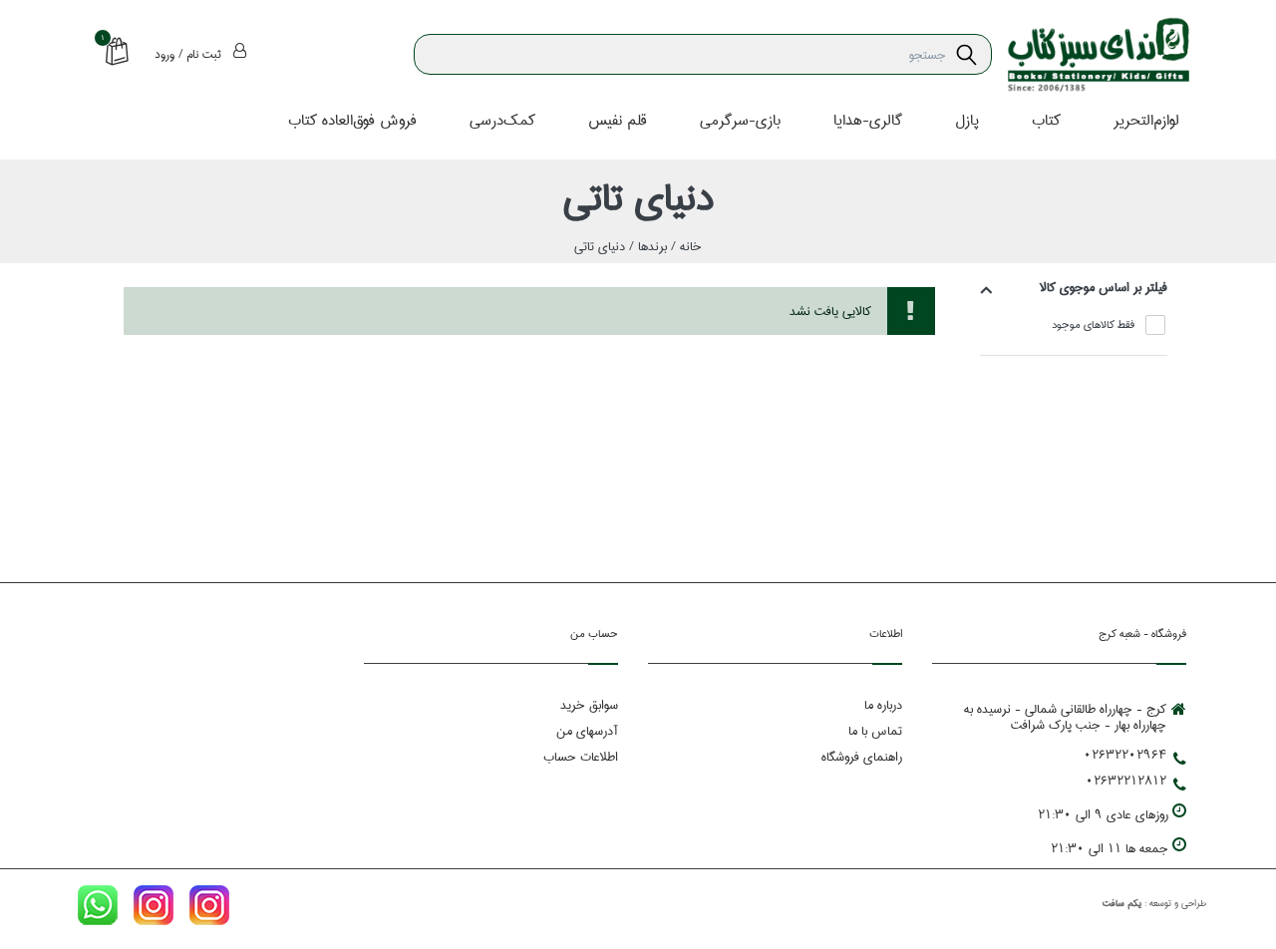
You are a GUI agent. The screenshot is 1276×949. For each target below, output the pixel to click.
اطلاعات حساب (580, 757)
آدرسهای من (587, 731)
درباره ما (883, 705)
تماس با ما (875, 731)
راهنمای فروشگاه (861, 757)
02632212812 (1126, 781)
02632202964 (1125, 755)
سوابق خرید (589, 705)
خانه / (684, 246)
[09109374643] (98, 909)
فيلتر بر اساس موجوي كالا (1103, 287)
